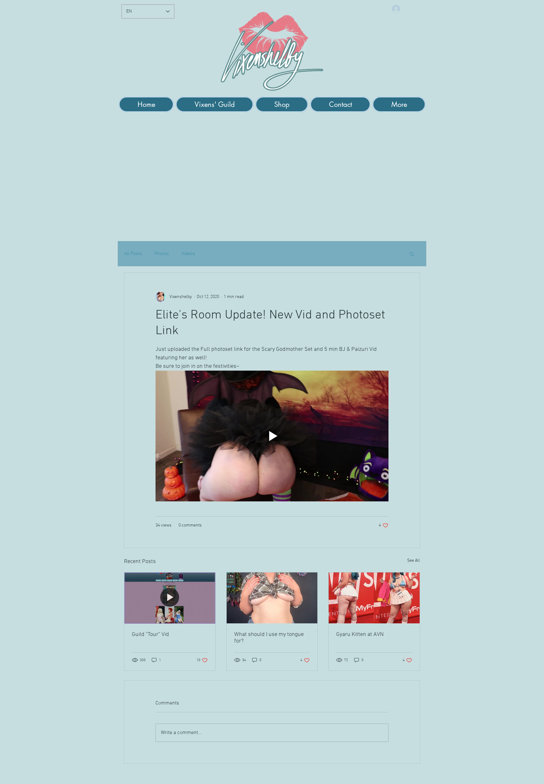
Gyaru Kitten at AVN (360, 634)
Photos (162, 254)
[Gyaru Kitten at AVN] (374, 597)
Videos (188, 254)
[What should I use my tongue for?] (272, 597)
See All (413, 560)
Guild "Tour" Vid (150, 634)
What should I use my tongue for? (269, 637)
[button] (214, 104)
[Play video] (272, 436)
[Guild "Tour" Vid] (169, 597)
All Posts (133, 254)
